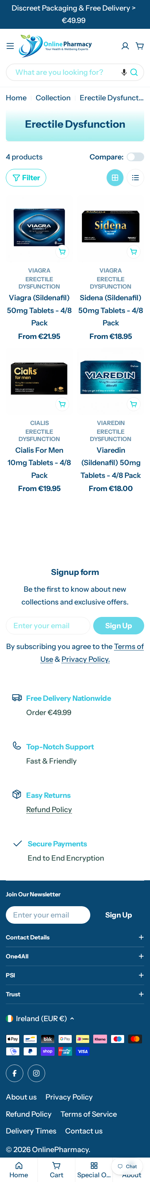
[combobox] (75, 72)
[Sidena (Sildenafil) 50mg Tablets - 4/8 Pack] (110, 228)
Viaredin (111, 422)
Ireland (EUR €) (41, 1018)
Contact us (84, 1131)
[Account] (125, 46)
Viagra (39, 270)
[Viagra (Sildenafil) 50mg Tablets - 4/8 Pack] (39, 228)
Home (16, 97)
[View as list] (135, 177)
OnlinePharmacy (60, 1149)
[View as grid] (115, 177)
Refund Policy (49, 809)
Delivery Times (31, 1131)
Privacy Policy (69, 1097)
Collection (53, 97)
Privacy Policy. (86, 659)
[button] (124, 72)
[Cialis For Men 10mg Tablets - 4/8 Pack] (39, 381)
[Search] (134, 72)
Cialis (39, 422)
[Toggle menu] (10, 46)
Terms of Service (88, 1114)
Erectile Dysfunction (39, 282)
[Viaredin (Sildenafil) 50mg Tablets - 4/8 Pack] (110, 381)
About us (21, 1097)
